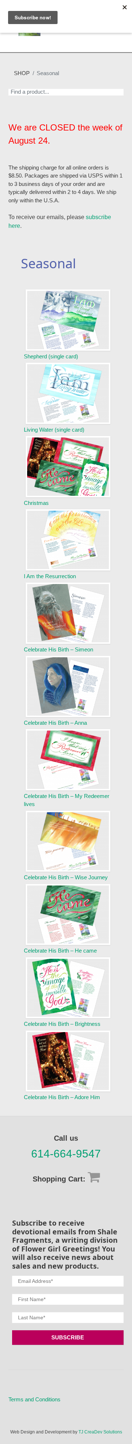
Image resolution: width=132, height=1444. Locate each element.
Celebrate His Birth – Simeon (58, 649)
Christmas (36, 503)
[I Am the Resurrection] (68, 540)
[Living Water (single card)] (68, 393)
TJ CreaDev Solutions (100, 1432)
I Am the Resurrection (50, 576)
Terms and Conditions (34, 1399)
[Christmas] (68, 466)
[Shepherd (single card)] (68, 320)
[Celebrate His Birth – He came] (68, 915)
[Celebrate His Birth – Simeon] (68, 613)
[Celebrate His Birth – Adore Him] (68, 1061)
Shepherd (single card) (51, 356)
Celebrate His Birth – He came (60, 950)
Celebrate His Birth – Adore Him (62, 1097)
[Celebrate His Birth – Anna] (68, 686)
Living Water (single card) (54, 430)
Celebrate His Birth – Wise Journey (66, 877)
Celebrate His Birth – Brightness (62, 1024)
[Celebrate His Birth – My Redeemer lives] (68, 760)
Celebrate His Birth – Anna (55, 723)
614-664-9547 (66, 1154)
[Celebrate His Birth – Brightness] (68, 988)
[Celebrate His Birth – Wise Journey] (68, 841)
